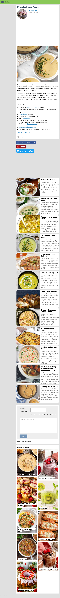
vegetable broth (27, 118)
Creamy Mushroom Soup (26, 474)
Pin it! (22, 146)
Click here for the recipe (24, 132)
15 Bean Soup (22, 559)
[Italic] (29, 414)
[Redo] (23, 414)
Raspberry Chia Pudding (47, 478)
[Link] (52, 414)
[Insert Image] (44, 414)
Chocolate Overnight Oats (48, 569)
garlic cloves (23, 114)
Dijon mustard (30, 126)
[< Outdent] (39, 414)
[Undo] (21, 414)
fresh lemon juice (32, 124)
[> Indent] (42, 414)
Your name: (22, 408)
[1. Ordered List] (36, 414)
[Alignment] (21, 416)
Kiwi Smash (43, 508)
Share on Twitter (26, 151)
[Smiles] (23, 416)
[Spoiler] (55, 414)
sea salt (29, 113)
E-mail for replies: (24, 411)
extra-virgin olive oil (33, 107)
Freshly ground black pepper (27, 127)
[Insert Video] (47, 414)
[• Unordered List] (34, 414)
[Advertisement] (37, 32)
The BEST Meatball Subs (47, 539)
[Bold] (26, 414)
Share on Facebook (27, 142)
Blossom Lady (33, 10)
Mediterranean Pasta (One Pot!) (27, 530)
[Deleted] (31, 414)
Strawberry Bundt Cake (26, 590)
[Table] (50, 414)
